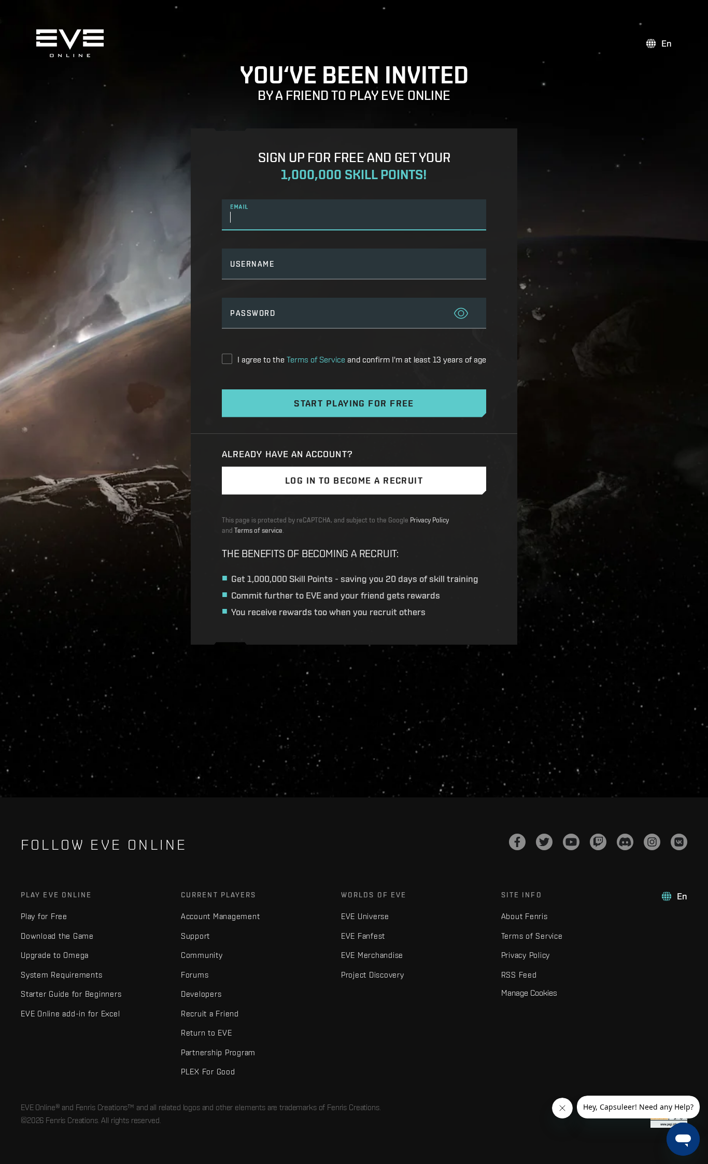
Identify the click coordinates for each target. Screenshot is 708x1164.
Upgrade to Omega (55, 955)
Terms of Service (532, 936)
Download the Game (57, 936)
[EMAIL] (354, 218)
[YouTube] (571, 842)
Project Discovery (372, 974)
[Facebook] (517, 842)
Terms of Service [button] (316, 359)
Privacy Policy (429, 520)
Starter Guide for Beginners (71, 994)
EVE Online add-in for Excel (70, 1013)
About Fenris (524, 916)
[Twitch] (598, 842)
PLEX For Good (208, 1071)
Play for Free (44, 916)
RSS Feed (519, 974)
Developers (201, 994)
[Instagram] (652, 842)
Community (202, 955)
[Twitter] (544, 842)
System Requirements (61, 974)
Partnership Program (218, 1052)
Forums (195, 974)
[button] (461, 314)
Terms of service (258, 530)
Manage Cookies (529, 992)
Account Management (220, 916)
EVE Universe (365, 916)
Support (195, 936)
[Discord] (625, 842)
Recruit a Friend (210, 1013)
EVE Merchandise (372, 955)
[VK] (679, 842)
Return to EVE (206, 1032)
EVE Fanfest (363, 936)
